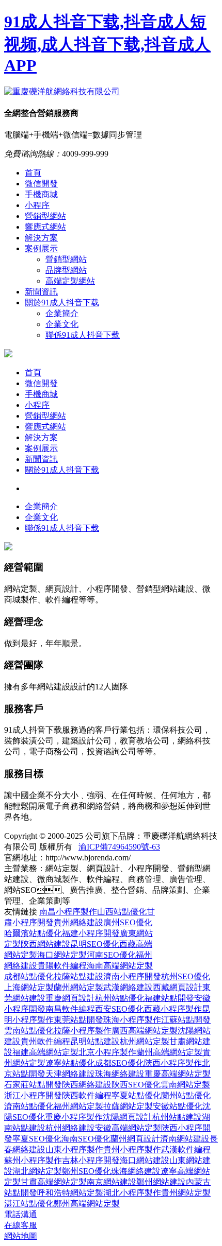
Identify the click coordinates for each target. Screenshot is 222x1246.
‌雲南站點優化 (29, 1030)
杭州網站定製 (144, 1041)
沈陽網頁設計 (127, 1117)
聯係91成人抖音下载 (82, 335)
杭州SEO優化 (185, 976)
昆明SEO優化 (94, 944)
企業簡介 (61, 313)
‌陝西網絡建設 (87, 1084)
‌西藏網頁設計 (177, 987)
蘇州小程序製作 (33, 1160)
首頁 (33, 172)
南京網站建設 (111, 1182)
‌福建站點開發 (169, 998)
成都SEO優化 (119, 1063)
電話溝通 (20, 1214)
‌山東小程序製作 (74, 1149)
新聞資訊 (41, 291)
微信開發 (41, 183)
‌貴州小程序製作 (132, 1149)
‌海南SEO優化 (85, 1138)
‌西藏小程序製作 (173, 1009)
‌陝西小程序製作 (173, 1063)
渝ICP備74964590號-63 (119, 846)
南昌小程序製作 (68, 911)
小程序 (37, 205)
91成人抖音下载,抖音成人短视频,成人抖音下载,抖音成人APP (107, 43)
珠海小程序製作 (132, 1019)
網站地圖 (20, 1236)
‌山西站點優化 (122, 911)
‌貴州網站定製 (186, 1192)
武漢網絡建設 (128, 987)
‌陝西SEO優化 (136, 1084)
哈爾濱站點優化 (33, 933)
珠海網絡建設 (120, 1073)
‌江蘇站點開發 (186, 1019)
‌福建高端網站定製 (45, 1052)
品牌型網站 (66, 270)
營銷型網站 (45, 216)
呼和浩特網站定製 (70, 1192)
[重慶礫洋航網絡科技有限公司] (62, 91)
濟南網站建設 (185, 1138)
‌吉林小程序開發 (91, 1160)
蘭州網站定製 (78, 987)
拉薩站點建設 (78, 976)
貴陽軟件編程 (62, 965)
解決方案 (41, 237)
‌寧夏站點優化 (136, 1095)
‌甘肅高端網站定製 (54, 1182)
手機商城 (41, 194)
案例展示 (41, 248)
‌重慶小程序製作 (74, 1117)
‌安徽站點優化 (177, 1106)
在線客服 (20, 1225)
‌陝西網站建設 (45, 944)
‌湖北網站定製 (37, 1171)
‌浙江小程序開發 (33, 1095)
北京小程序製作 (107, 1052)
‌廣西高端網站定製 (145, 1030)
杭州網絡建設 (70, 1127)
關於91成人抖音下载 (62, 302)
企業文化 (61, 324)
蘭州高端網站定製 (169, 1052)
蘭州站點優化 (186, 1095)
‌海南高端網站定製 (120, 965)
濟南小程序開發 (132, 976)
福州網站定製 (78, 1106)
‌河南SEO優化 (111, 954)
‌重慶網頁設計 (70, 998)
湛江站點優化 (29, 1203)
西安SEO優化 (119, 1009)
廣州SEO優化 (127, 922)
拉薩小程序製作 (83, 1030)
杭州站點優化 (120, 998)
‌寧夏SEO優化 (36, 1138)
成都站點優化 (29, 976)
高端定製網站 (70, 280)
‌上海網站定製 (29, 987)
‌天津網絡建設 (70, 1073)
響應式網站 (45, 226)
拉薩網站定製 (128, 1106)
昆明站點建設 (95, 1041)
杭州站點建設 (177, 1117)
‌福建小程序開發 (91, 933)
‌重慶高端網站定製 (178, 1073)
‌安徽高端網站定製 (128, 1127)
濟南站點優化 (29, 1106)
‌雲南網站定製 (185, 1084)
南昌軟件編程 (70, 1009)
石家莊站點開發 (33, 1084)
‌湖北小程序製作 (132, 1192)
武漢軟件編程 (186, 1149)
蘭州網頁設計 (135, 1138)
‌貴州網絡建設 (78, 922)
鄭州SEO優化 (86, 1171)
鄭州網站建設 (161, 1182)
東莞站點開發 (78, 1019)
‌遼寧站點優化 (70, 1063)
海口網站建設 (144, 1160)
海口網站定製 (62, 954)
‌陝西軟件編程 (87, 1095)
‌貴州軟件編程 (45, 1041)
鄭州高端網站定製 (87, 1203)
